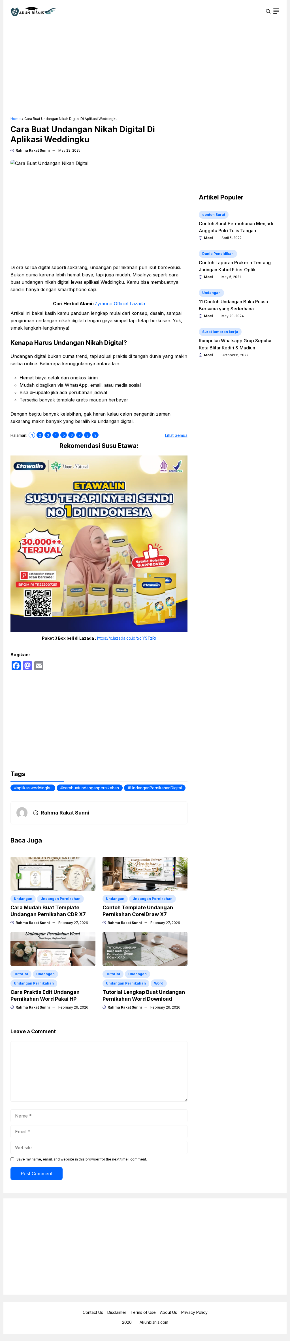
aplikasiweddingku (34, 787)
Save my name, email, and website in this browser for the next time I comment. (81, 1159)
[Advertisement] (145, 69)
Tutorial (21, 974)
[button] (268, 11)
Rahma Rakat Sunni (33, 150)
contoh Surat (213, 214)
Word (158, 983)
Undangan (23, 899)
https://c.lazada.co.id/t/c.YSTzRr (126, 638)
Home (15, 119)
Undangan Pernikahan (60, 899)
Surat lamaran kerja (220, 332)
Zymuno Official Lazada (120, 303)
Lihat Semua (176, 435)
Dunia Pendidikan (218, 254)
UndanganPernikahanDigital (156, 787)
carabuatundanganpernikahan (91, 787)
